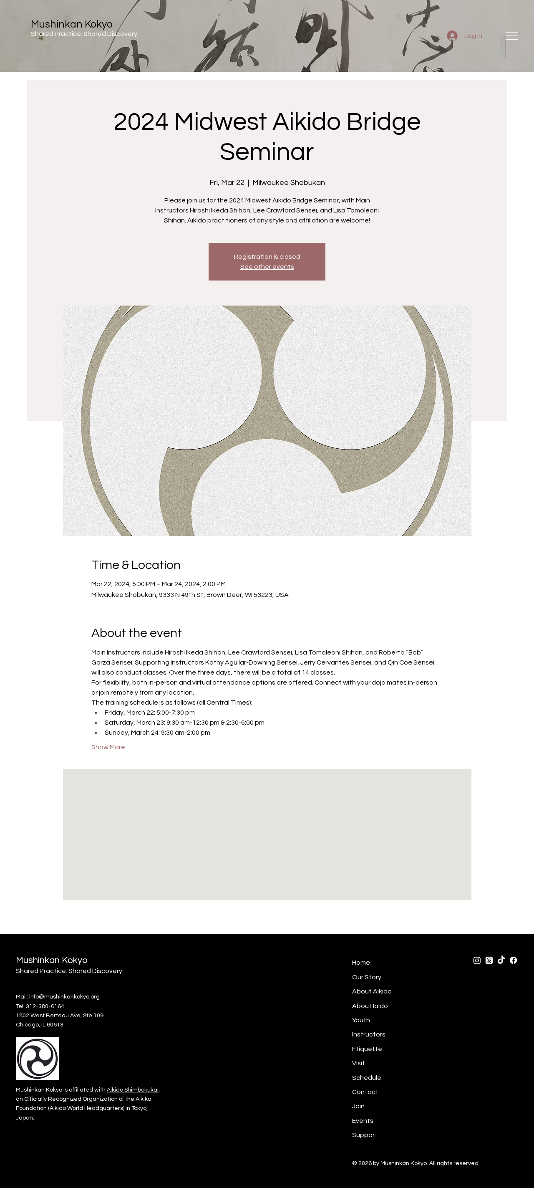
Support (365, 1135)
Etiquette (367, 1049)
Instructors (368, 1034)
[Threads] (489, 960)
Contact (365, 1092)
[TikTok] (501, 960)
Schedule (366, 1077)
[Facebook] (513, 960)
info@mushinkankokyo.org (64, 997)
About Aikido (372, 991)
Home (361, 962)
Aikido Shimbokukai (133, 1090)
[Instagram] (477, 960)
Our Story (366, 977)
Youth (361, 1020)
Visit (358, 1063)
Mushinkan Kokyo (72, 24)
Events (362, 1120)
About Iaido (370, 1006)
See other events (267, 266)
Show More (108, 747)
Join (358, 1106)
